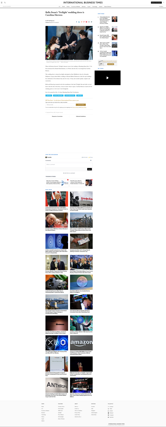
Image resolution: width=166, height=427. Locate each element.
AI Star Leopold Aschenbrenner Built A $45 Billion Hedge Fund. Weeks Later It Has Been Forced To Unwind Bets (56, 251)
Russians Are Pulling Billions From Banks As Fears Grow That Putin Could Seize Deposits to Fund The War (81, 209)
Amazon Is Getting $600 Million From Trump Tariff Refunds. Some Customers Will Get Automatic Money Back (80, 353)
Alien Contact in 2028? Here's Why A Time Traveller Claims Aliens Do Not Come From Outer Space (80, 230)
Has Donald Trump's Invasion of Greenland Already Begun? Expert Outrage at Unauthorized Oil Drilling (56, 312)
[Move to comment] (91, 22)
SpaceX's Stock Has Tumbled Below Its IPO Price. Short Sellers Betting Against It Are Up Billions (81, 395)
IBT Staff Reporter (50, 20)
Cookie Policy (77, 414)
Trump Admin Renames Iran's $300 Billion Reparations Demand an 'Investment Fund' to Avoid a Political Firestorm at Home (56, 209)
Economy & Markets (76, 6)
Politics (68, 6)
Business (84, 6)
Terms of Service (76, 107)
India (92, 408)
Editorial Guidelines (81, 116)
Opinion (100, 6)
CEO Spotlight (60, 416)
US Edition (161, 6)
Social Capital (60, 408)
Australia (93, 406)
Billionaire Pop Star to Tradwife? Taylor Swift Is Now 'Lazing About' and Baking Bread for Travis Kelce (81, 374)
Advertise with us (78, 416)
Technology (94, 6)
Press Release (61, 414)
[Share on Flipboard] (84, 22)
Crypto (88, 6)
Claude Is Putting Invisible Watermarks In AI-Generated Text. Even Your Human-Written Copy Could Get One (56, 395)
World (63, 6)
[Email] (89, 22)
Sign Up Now (110, 64)
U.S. (59, 6)
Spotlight (59, 412)
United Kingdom (94, 412)
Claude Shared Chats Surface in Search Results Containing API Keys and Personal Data (55, 374)
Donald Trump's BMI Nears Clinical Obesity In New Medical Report (105, 36)
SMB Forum (60, 410)
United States (93, 414)
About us (76, 406)
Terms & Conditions (78, 410)
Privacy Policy (83, 107)
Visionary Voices (61, 406)
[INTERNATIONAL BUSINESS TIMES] (83, 3)
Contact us (77, 408)
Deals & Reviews (107, 6)
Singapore (93, 410)
